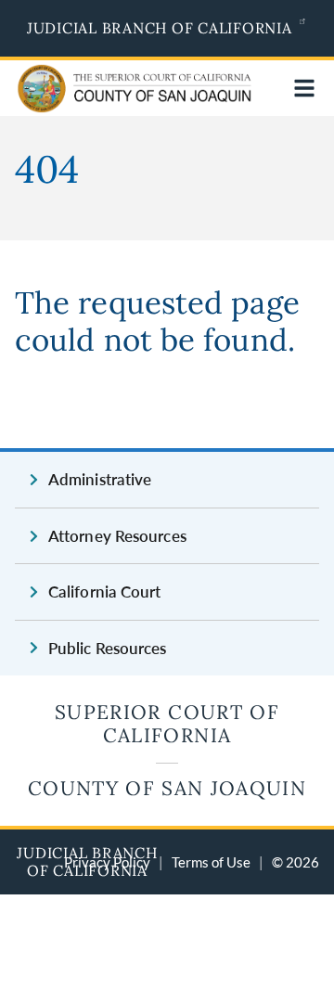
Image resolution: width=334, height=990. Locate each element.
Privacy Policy (107, 862)
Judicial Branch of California (159, 28)
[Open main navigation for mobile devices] (304, 88)
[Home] (94, 100)
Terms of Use (211, 862)
